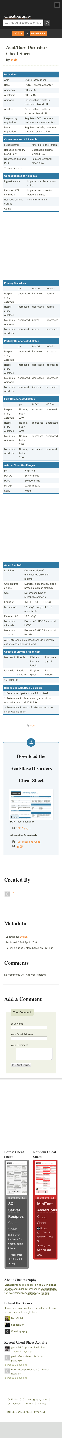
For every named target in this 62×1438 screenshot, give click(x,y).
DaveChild (17, 1318)
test (42, 1245)
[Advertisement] (24, 5)
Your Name (17, 1023)
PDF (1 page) (23, 828)
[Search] (47, 23)
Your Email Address (22, 1034)
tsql (13, 1263)
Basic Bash (40, 1347)
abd (32, 725)
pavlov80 (16, 1356)
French (45, 1292)
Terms (29, 1403)
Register (38, 33)
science (32, 1292)
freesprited (16, 1254)
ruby (39, 1249)
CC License (14, 1403)
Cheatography (13, 1284)
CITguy (43, 1228)
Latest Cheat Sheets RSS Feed (27, 1412)
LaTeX (19, 845)
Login (18, 33)
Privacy (42, 1403)
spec (47, 1245)
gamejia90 (17, 1347)
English (23, 936)
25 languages (49, 1288)
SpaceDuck (17, 1324)
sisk (13, 892)
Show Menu (57, 5)
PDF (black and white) (28, 841)
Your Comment (19, 1045)
